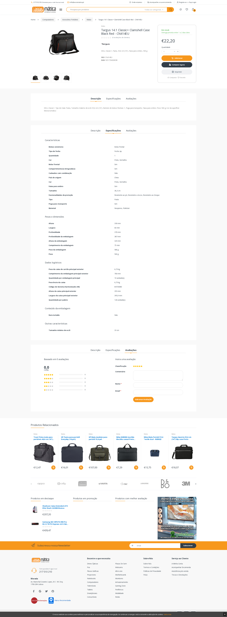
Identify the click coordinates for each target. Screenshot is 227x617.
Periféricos (119, 589)
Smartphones (92, 593)
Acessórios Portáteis (70, 19)
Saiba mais (168, 614)
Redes (117, 597)
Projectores (91, 575)
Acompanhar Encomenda (181, 567)
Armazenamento (121, 582)
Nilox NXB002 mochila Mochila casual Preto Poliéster (125, 438)
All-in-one (118, 571)
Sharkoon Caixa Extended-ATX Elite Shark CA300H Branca (55, 507)
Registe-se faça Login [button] (187, 2)
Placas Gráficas (93, 571)
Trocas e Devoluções (180, 575)
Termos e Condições (151, 567)
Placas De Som (121, 564)
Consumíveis (92, 597)
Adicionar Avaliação (143, 399)
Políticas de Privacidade (152, 571)
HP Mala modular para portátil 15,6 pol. (98, 438)
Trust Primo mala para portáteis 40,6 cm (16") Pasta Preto (43, 438)
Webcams (119, 567)
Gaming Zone (120, 586)
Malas (89, 19)
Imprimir (178, 72)
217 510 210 (37, 2)
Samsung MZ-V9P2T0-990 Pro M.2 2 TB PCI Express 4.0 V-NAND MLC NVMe (55, 523)
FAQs (145, 575)
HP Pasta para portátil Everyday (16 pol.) (70, 438)
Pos (88, 567)
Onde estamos (137, 2)
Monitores (119, 578)
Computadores (48, 19)
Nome (118, 384)
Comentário (120, 371)
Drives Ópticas (92, 564)
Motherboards (120, 575)
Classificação (120, 366)
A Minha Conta (177, 564)
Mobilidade (119, 593)
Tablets (90, 589)
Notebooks (91, 578)
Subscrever (188, 545)
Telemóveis (91, 586)
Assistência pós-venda (180, 571)
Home (33, 19)
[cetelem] (177, 518)
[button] (155, 9)
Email (118, 391)
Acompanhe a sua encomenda (160, 2)
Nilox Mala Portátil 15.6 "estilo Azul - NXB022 (153, 438)
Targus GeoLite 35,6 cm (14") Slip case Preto (181, 438)
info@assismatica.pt (77, 2)
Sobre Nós (147, 564)
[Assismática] (44, 10)
